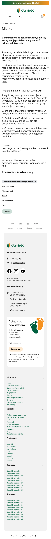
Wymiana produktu (14, 402)
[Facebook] (9, 271)
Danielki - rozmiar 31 (15, 510)
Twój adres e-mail (15, 343)
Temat (4, 196)
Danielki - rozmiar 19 (15, 473)
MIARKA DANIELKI (31, 90)
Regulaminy (11, 393)
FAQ (8, 420)
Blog (8, 431)
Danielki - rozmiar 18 (15, 471)
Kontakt (10, 395)
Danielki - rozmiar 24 (15, 485)
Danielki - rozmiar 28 (15, 503)
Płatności (10, 422)
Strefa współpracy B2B (15, 388)
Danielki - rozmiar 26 (15, 490)
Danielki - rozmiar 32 (15, 512)
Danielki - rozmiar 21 (14, 478)
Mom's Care (11, 449)
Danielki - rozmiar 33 (15, 514)
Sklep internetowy (23, 536)
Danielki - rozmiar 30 (15, 507)
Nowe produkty (13, 424)
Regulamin (33, 354)
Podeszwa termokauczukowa (18, 427)
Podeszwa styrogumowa (16, 415)
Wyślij (7, 211)
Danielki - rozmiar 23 (15, 483)
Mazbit (9, 456)
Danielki (8, 23)
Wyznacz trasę (16, 310)
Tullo (8, 451)
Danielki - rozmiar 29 (15, 505)
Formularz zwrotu (14, 386)
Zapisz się (15, 349)
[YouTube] (23, 271)
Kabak (9, 461)
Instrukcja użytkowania (16, 417)
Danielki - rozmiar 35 (15, 519)
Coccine (10, 458)
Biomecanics (11, 446)
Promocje (10, 429)
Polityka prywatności (15, 397)
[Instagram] (16, 271)
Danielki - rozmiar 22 (15, 480)
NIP (4, 205)
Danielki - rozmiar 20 (15, 476)
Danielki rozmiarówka (15, 434)
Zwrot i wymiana (13, 390)
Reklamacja (11, 405)
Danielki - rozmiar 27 (15, 500)
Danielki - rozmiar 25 (15, 488)
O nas (9, 383)
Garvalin (10, 454)
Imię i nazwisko (8, 186)
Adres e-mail (8, 191)
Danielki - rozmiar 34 (15, 517)
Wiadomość (8, 200)
